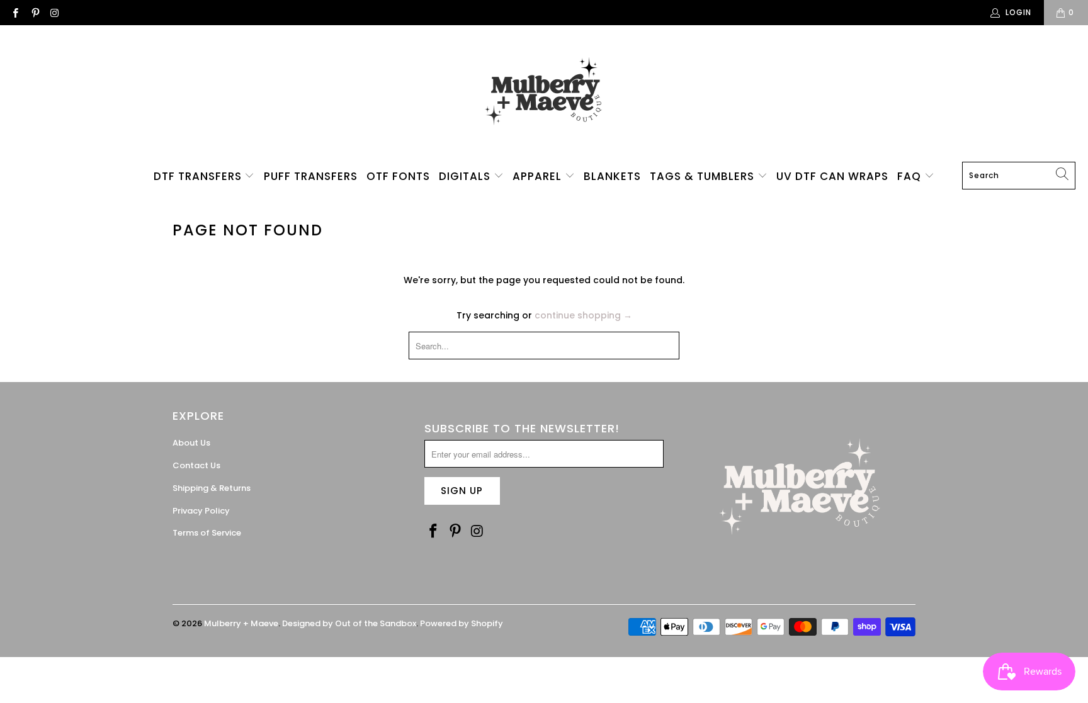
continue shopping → (583, 315)
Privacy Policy (201, 511)
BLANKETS (612, 176)
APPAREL (539, 176)
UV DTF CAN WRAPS (832, 176)
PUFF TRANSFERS (311, 176)
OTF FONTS (398, 176)
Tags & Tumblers (703, 176)
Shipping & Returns (212, 488)
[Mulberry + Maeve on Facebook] (14, 12)
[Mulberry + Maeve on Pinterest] (34, 12)
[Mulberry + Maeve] (544, 96)
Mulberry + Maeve (241, 623)
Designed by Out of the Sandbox (349, 623)
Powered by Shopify (461, 623)
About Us (191, 443)
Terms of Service (207, 533)
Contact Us (196, 465)
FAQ (910, 176)
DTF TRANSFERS (199, 176)
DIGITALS (466, 176)
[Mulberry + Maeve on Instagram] (54, 12)
